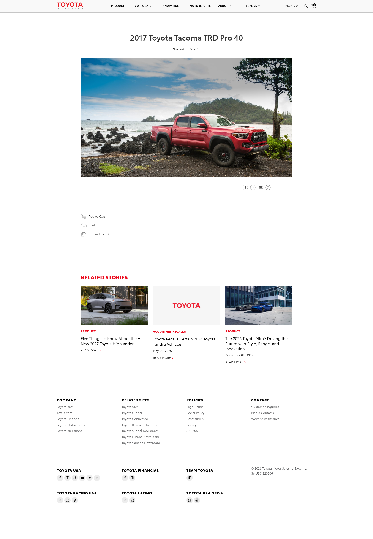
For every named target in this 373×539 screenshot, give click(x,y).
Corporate (143, 6)
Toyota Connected (135, 419)
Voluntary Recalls (169, 331)
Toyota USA (130, 406)
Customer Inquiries (265, 406)
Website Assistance (265, 419)
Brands (251, 6)
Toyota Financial (68, 419)
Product (118, 6)
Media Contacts (262, 413)
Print (92, 225)
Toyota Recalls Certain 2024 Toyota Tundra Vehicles (184, 341)
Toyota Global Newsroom (140, 430)
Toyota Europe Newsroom (140, 436)
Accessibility (195, 419)
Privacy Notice (196, 425)
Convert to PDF (99, 234)
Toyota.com (65, 406)
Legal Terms (195, 406)
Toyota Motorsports (71, 425)
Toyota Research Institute (140, 425)
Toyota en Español (70, 430)
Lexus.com (64, 413)
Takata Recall (292, 5)
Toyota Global (132, 413)
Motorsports (200, 6)
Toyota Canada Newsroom (141, 442)
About (223, 6)
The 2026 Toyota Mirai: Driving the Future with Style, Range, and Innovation (256, 343)
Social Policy (195, 413)
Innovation (170, 6)
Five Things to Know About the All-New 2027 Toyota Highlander (112, 340)
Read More (89, 350)
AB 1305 (192, 430)
